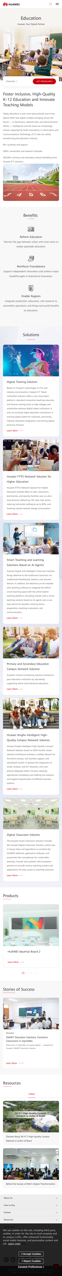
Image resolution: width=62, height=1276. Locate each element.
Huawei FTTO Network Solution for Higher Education (29, 479)
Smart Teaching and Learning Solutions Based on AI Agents (25, 562)
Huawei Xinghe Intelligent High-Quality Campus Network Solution (28, 737)
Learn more (14, 1243)
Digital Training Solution (22, 381)
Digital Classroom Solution (23, 834)
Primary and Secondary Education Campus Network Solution (28, 666)
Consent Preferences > (31, 1266)
